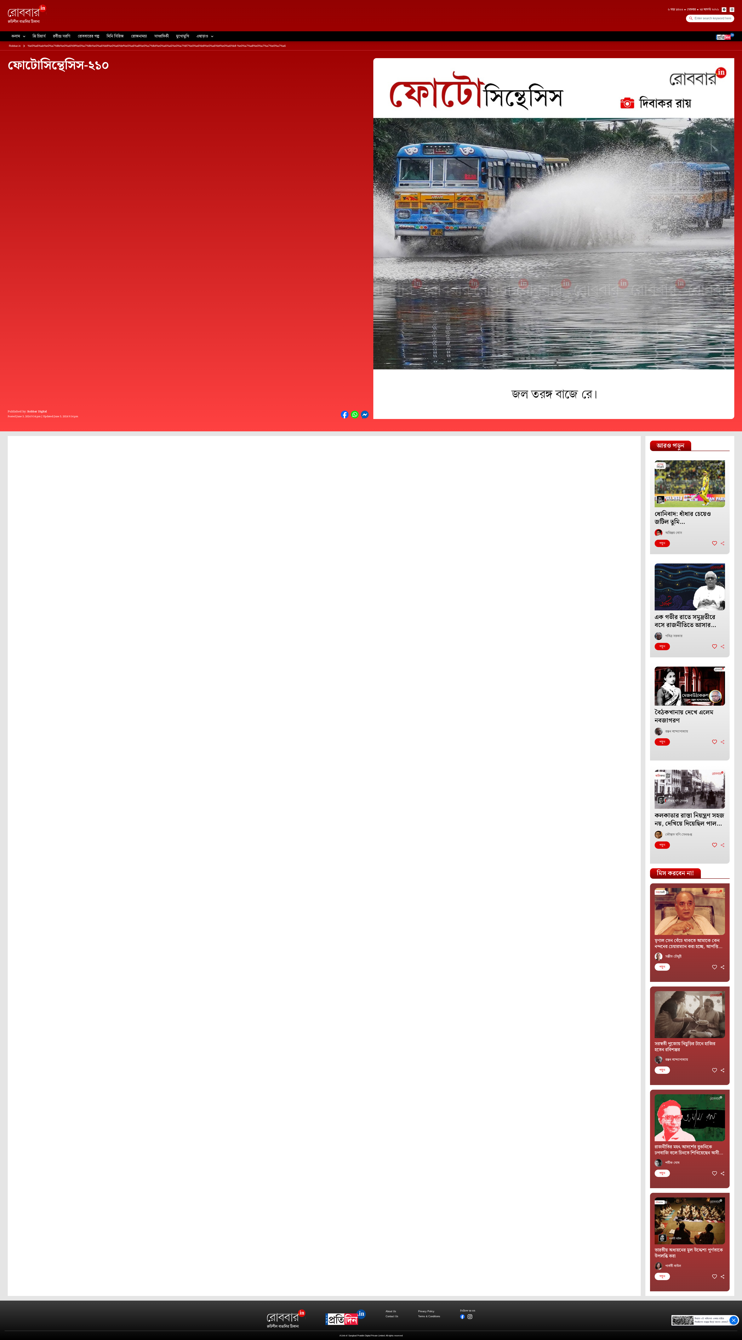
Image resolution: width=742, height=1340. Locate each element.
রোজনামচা (139, 36)
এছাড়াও (203, 36)
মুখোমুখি (182, 36)
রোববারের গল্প (88, 36)
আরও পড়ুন (670, 446)
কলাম (16, 36)
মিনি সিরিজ (115, 36)
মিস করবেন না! (675, 873)
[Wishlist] (714, 543)
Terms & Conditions (429, 1316)
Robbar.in (15, 45)
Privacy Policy (426, 1311)
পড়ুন (662, 543)
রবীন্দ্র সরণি (61, 36)
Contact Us (392, 1316)
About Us (391, 1311)
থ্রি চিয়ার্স (39, 36)
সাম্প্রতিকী (161, 36)
